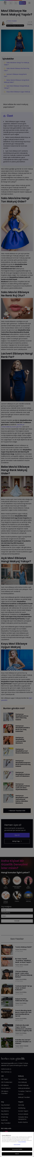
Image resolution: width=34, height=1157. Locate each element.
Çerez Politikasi (22, 1141)
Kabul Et (17, 1153)
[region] (17, 1144)
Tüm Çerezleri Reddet (17, 1149)
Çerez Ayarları (17, 1144)
